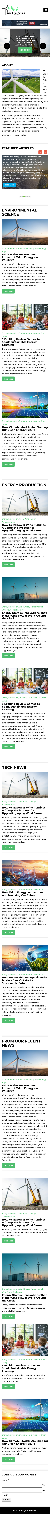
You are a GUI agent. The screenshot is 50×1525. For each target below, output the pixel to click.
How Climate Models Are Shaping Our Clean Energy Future (25, 428)
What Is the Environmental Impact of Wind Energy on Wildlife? (20, 257)
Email (5, 1495)
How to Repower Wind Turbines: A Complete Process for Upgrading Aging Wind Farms (24, 527)
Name (5, 1480)
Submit (6, 1499)
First (43, 1485)
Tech (21, 519)
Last (43, 1490)
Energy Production (10, 333)
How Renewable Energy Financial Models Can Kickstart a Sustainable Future (25, 980)
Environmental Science (12, 248)
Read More (25, 49)
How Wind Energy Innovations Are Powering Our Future (22, 894)
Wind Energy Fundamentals (31, 607)
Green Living (28, 248)
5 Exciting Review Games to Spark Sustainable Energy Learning (21, 342)
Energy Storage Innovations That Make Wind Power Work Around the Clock (24, 615)
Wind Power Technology (12, 610)
